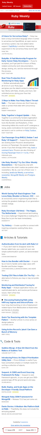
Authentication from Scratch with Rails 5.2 (20, 244)
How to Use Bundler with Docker (16, 261)
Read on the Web (35, 10)
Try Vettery (7, 225)
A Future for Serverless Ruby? (15, 36)
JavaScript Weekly (16, 172)
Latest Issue (7, 6)
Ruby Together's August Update (15, 115)
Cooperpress (24, 422)
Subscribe (27, 6)
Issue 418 (30, 430)
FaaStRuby (13, 46)
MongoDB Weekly (17, 175)
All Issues (17, 6)
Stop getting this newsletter (20, 425)
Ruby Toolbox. (30, 130)
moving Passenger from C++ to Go (15, 153)
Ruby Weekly (7, 2)
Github (22, 360)
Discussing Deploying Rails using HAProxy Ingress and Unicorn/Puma (17, 301)
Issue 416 (11, 430)
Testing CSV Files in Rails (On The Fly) (18, 275)
